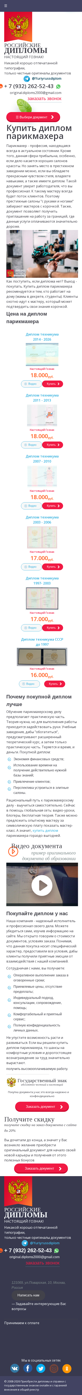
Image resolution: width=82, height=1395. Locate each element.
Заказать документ (40, 1106)
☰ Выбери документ (31, 117)
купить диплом (45, 830)
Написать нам (28, 1295)
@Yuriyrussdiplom (46, 78)
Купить (51, 383)
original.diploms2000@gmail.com (35, 92)
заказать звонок (44, 98)
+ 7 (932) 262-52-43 (29, 86)
